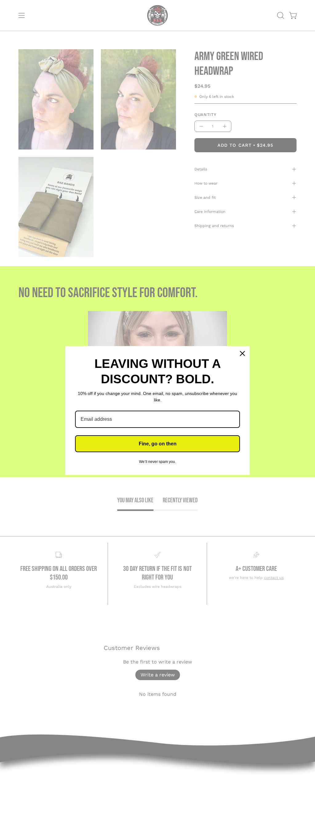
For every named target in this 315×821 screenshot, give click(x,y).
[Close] (242, 353)
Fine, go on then (158, 443)
